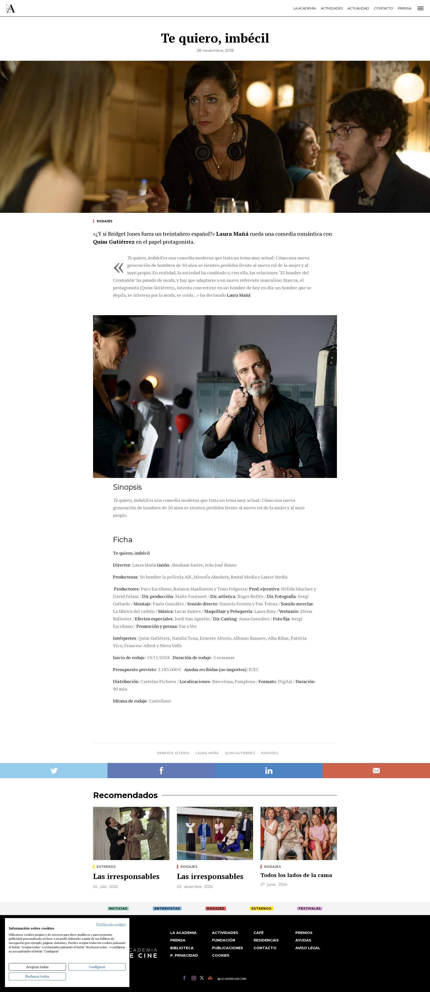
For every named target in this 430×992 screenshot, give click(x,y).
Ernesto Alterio (173, 753)
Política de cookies (111, 924)
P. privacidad (184, 955)
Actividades (332, 8)
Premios (304, 933)
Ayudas (303, 940)
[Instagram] (194, 979)
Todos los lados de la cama (296, 874)
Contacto (383, 8)
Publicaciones (227, 948)
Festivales (310, 908)
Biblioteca (182, 948)
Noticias (118, 908)
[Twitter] (203, 979)
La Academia (304, 8)
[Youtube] (211, 979)
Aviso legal (307, 948)
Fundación (223, 940)
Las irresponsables (126, 876)
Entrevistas (167, 908)
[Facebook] (186, 979)
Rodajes (104, 221)
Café (259, 933)
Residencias (266, 940)
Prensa (404, 8)
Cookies (220, 955)
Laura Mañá (207, 753)
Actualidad (358, 8)
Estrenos (106, 867)
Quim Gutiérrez (240, 753)
